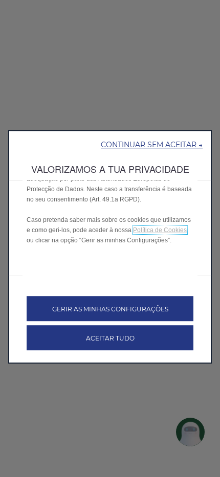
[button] (152, 144)
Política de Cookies (160, 230)
